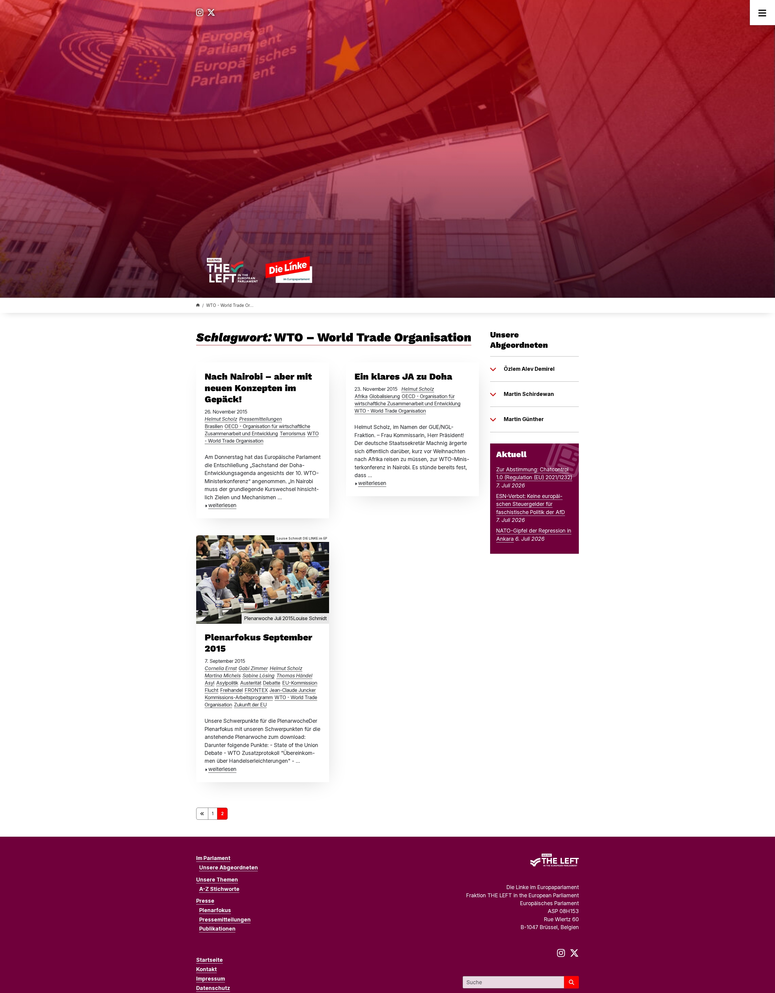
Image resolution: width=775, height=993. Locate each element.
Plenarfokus (215, 910)
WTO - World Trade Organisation (390, 411)
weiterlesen (222, 505)
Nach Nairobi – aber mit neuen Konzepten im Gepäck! (258, 387)
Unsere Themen (217, 879)
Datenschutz (213, 988)
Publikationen (217, 928)
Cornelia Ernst (221, 668)
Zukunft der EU (250, 705)
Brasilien (214, 426)
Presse (205, 901)
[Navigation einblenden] (762, 12)
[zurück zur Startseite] (259, 269)
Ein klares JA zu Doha (403, 376)
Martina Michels (223, 676)
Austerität (250, 683)
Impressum (210, 978)
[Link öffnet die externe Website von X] (211, 12)
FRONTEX (256, 690)
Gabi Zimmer (253, 668)
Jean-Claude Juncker (292, 690)
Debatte (271, 683)
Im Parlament (213, 858)
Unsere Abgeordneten (228, 867)
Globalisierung (384, 396)
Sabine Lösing (258, 676)
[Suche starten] (571, 982)
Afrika (361, 396)
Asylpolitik (227, 683)
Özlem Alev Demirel (529, 369)
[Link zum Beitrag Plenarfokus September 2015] (262, 579)
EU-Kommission (299, 683)
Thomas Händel (294, 676)
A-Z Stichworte (219, 889)
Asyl (209, 683)
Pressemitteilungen (260, 419)
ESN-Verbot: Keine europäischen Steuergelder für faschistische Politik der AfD (530, 504)
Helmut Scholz (221, 419)
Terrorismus (292, 433)
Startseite (209, 960)
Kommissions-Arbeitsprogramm (239, 697)
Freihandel (231, 690)
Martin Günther (524, 419)
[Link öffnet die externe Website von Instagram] (199, 12)
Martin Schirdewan (529, 394)
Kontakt (206, 969)
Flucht (211, 690)
